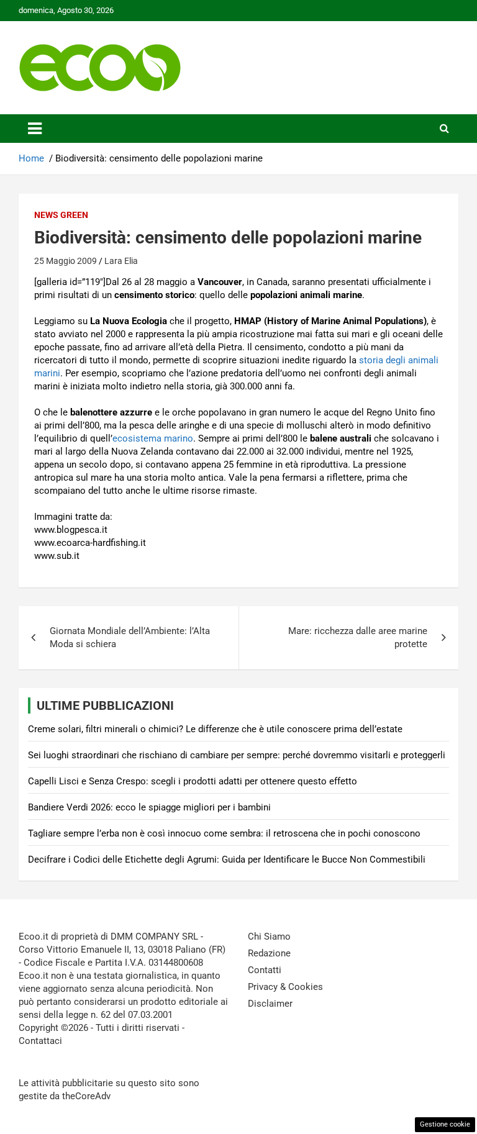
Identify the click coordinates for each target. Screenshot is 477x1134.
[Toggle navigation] (35, 128)
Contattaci (40, 1040)
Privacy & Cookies (285, 986)
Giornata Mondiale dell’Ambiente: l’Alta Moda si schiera (130, 637)
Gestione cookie (445, 1124)
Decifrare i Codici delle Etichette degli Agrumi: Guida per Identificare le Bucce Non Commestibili (226, 859)
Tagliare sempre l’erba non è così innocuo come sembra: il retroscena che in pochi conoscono (224, 833)
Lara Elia (121, 261)
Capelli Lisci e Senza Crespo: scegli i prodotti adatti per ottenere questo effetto (192, 781)
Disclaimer (270, 1003)
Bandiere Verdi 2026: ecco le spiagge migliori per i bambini (149, 807)
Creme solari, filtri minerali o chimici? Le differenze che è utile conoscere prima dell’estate (215, 729)
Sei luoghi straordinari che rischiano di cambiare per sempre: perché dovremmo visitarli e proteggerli (236, 755)
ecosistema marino (152, 438)
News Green (61, 215)
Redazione (269, 953)
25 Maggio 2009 (65, 261)
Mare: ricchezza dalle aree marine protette (357, 637)
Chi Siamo (269, 936)
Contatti (264, 970)
